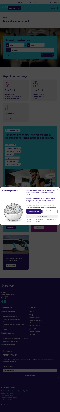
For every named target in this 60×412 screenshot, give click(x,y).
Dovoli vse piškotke (34, 211)
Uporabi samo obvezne (50, 211)
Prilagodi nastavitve (42, 216)
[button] (57, 190)
